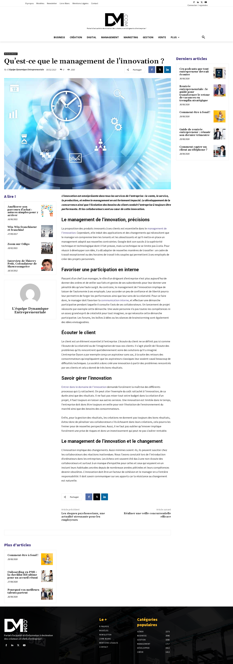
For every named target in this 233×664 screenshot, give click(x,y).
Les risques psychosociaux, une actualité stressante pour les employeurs (83, 517)
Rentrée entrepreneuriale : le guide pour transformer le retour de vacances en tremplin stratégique (194, 93)
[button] (203, 37)
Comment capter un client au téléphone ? (193, 148)
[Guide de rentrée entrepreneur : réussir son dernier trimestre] (219, 134)
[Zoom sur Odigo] (47, 248)
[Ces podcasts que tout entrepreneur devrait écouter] (219, 73)
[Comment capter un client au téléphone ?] (219, 151)
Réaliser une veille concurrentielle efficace (147, 515)
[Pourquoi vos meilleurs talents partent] (47, 594)
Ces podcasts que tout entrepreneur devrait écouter (194, 71)
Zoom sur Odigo (19, 244)
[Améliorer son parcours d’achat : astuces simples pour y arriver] (47, 211)
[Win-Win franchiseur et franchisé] (47, 231)
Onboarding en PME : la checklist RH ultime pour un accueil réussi (23, 575)
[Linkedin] (198, 2)
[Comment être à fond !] (47, 559)
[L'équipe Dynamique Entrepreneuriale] (30, 294)
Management (11, 54)
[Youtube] (206, 2)
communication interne (115, 300)
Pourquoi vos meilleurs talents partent (23, 591)
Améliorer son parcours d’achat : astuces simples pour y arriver (23, 211)
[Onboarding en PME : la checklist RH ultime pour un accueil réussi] (47, 576)
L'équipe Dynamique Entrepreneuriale (25, 69)
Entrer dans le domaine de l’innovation (84, 387)
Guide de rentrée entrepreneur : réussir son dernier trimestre (194, 132)
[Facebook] (194, 2)
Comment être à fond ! (23, 555)
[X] (202, 2)
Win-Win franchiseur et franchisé (22, 228)
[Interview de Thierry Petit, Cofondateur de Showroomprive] (47, 265)
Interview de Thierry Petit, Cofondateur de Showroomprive (22, 263)
